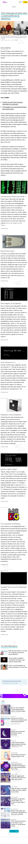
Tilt (14, 7)
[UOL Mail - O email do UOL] (20, 2)
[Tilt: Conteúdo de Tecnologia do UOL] (4, 2)
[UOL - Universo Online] (6, 2)
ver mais (13, 831)
